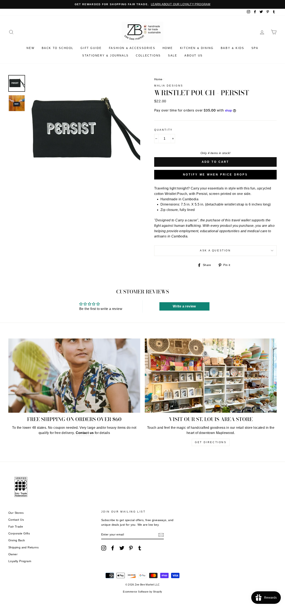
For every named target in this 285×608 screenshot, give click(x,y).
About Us (193, 55)
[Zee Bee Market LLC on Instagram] (103, 547)
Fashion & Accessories (132, 48)
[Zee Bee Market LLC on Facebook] (112, 547)
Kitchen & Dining (197, 48)
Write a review (184, 306)
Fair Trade (15, 526)
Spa (255, 48)
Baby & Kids (232, 48)
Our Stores (16, 512)
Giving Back (16, 540)
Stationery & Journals (105, 55)
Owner (13, 554)
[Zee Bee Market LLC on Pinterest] (130, 547)
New (30, 48)
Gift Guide (91, 48)
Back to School (57, 48)
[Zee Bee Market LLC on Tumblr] (139, 547)
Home (168, 48)
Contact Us (16, 519)
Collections (148, 55)
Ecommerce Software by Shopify (142, 591)
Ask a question (215, 250)
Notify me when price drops (215, 174)
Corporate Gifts (19, 533)
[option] (142, 4)
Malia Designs (168, 85)
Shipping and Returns (23, 547)
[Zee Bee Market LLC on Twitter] (121, 547)
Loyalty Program (19, 561)
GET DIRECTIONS (210, 442)
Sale (172, 55)
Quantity (163, 129)
